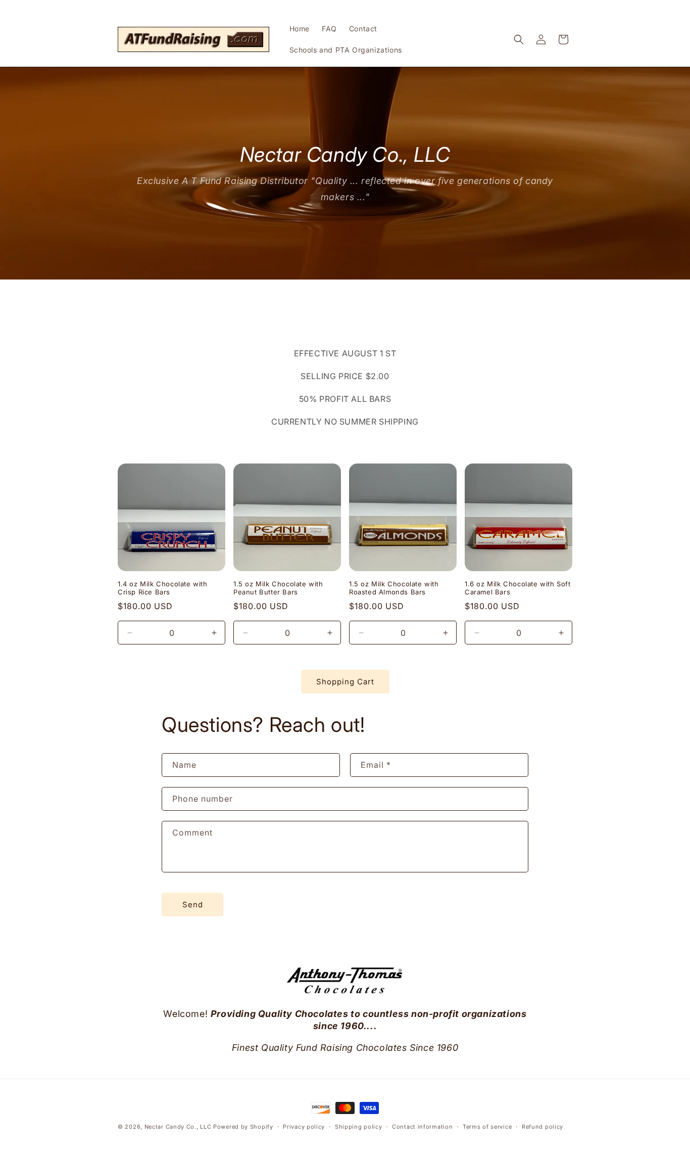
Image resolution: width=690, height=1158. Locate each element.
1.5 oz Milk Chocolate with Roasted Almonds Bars (394, 588)
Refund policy (542, 1126)
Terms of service (487, 1126)
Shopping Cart (345, 681)
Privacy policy (304, 1126)
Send (192, 904)
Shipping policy (358, 1126)
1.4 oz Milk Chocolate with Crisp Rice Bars (163, 588)
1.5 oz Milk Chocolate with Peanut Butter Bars (278, 588)
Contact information (422, 1126)
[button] (519, 39)
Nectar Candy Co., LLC (178, 1126)
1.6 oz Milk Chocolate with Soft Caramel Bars (518, 588)
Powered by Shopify (243, 1126)
